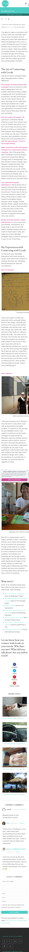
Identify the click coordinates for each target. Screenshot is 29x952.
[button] (14, 472)
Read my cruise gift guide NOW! (14, 479)
